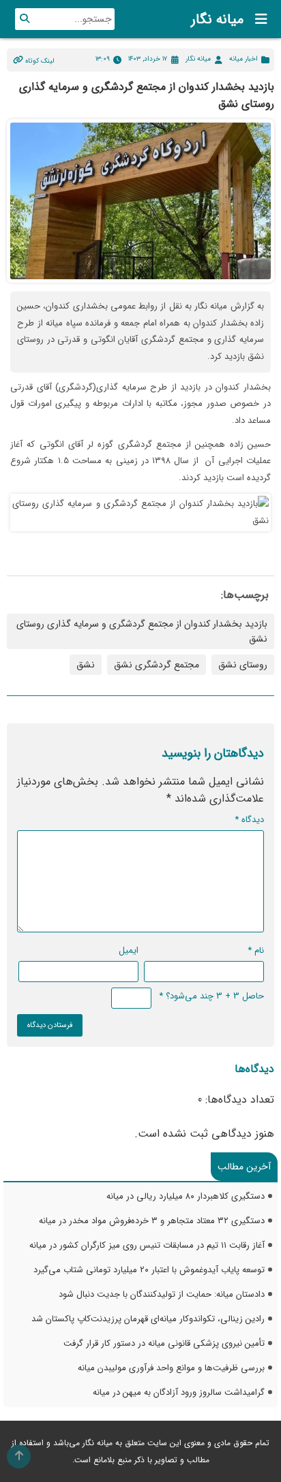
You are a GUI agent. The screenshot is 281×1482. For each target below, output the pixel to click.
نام (256, 950)
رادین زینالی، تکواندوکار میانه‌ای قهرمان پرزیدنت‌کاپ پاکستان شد (148, 1319)
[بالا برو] (19, 1456)
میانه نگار (217, 19)
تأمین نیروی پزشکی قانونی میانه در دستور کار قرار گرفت (164, 1343)
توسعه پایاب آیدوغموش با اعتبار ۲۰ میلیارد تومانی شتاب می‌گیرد (149, 1270)
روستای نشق (242, 664)
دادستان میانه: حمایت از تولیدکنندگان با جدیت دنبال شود (162, 1294)
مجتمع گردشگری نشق (156, 664)
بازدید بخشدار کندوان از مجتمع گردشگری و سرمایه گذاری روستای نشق (141, 631)
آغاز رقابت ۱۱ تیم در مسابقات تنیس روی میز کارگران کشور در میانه (147, 1245)
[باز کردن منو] (257, 19)
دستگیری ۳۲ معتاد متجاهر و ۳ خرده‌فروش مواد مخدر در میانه (152, 1221)
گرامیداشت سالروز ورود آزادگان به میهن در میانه (179, 1392)
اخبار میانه (243, 59)
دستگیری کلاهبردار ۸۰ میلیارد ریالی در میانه (185, 1196)
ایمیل (128, 950)
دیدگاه (249, 820)
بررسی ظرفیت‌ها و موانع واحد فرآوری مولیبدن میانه (171, 1368)
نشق (85, 664)
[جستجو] (24, 19)
